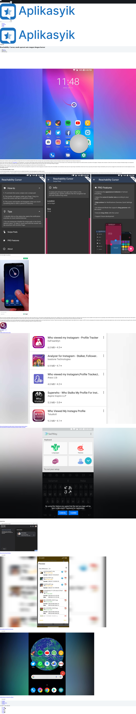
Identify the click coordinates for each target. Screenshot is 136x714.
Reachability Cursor (3, 329)
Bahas (3, 25)
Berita (3, 26)
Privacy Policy (4, 702)
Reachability (15, 162)
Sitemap (3, 703)
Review (3, 23)
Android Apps (4, 332)
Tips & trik (4, 24)
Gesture (9, 332)
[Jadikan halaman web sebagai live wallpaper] (47, 695)
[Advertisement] (68, 60)
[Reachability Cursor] (3, 328)
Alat (1, 332)
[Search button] (11, 21)
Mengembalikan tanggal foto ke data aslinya (6, 629)
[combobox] (5, 21)
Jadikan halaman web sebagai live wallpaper (6, 697)
